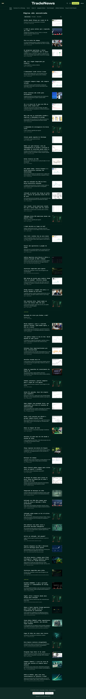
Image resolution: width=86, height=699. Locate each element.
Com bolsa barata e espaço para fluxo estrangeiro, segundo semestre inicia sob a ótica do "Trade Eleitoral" (36, 559)
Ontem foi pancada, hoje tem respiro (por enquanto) (36, 393)
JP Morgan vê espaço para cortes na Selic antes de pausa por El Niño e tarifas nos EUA (35, 479)
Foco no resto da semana (32, 40)
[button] (11, 8)
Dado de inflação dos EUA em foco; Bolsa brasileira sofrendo (35, 182)
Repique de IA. (27, 317)
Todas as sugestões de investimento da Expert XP (36, 370)
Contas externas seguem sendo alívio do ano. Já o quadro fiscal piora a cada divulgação (36, 305)
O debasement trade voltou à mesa (35, 71)
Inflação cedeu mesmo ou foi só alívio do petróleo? (36, 514)
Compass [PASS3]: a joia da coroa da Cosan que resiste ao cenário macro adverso (36, 663)
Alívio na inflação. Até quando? (34, 536)
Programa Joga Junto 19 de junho (34, 652)
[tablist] (33, 16)
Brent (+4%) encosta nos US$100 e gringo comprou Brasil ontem (35, 417)
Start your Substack (39, 693)
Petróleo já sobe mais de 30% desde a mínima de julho (36, 437)
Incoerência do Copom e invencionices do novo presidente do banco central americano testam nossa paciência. (36, 644)
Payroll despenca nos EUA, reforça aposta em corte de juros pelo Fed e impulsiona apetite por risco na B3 (37, 550)
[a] (57, 654)
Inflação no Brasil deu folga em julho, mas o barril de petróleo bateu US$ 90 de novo (37, 194)
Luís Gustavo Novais (31, 540)
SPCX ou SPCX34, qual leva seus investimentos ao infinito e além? (35, 675)
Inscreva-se (75, 3)
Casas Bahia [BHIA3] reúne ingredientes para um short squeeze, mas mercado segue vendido (37, 622)
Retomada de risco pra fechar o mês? (36, 315)
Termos (46, 690)
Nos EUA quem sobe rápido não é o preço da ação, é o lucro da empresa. (37, 161)
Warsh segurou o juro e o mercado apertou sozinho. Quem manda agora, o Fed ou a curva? (36, 325)
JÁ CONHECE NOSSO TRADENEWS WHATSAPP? (34, 471)
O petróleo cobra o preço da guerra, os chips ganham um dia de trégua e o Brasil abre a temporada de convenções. (37, 460)
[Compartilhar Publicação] (70, 3)
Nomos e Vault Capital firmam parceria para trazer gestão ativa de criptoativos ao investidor (36, 609)
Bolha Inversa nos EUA (31, 159)
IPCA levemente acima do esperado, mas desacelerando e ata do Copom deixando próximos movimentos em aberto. (37, 199)
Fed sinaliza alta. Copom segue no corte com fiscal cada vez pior (35, 302)
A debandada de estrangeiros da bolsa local (36, 127)
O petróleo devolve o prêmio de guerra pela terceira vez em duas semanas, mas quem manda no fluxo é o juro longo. (37, 294)
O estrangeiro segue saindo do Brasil (32, 139)
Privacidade (42, 690)
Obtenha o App (49, 693)
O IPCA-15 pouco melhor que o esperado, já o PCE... (37, 29)
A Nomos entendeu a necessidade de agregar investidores (36, 429)
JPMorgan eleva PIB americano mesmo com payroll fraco (37, 217)
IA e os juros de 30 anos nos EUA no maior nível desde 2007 (36, 105)
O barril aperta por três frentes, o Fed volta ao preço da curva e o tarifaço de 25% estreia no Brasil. (37, 440)
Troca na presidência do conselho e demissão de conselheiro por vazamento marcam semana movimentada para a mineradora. (37, 409)
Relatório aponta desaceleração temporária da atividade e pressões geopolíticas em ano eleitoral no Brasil (36, 483)
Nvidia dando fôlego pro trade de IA (36, 20)
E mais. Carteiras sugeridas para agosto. (32, 130)
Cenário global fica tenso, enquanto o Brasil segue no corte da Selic (36, 385)
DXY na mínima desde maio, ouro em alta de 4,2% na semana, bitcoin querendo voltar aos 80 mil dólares (35, 74)
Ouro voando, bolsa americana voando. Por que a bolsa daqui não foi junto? (36, 207)
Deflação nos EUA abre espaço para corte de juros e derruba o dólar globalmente (35, 502)
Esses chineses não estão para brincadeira (34, 93)
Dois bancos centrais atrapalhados (35, 642)
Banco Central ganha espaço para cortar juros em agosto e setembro (37, 468)
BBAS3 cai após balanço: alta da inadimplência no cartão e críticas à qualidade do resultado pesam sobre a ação (36, 147)
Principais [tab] (34, 16)
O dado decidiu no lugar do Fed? (34, 226)
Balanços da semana (30, 458)
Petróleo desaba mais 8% (32, 359)
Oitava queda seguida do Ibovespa (35, 137)
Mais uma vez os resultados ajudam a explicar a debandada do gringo (36, 116)
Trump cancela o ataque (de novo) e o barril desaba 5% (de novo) (36, 290)
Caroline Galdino (30, 153)
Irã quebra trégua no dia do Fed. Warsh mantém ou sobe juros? (37, 337)
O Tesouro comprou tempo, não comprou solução (36, 82)
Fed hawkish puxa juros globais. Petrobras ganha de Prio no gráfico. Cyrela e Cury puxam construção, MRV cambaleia (37, 654)
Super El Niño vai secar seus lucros (36, 633)
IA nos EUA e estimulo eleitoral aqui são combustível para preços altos (36, 600)
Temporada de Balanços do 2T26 (34, 490)
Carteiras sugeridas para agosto (34, 268)
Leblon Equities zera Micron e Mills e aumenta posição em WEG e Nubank (36, 258)
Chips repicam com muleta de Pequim (35, 448)
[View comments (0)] (33, 25)
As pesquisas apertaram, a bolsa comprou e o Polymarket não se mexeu (36, 51)
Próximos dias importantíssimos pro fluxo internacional (35, 349)
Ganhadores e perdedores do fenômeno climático (34, 635)
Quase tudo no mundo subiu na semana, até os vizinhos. (36, 209)
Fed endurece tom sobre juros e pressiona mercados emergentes (34, 525)
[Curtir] (24, 25)
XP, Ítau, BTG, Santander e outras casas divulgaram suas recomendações (36, 271)
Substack (37, 696)
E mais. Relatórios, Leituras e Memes (32, 65)
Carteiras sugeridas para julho (34, 570)
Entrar (82, 3)
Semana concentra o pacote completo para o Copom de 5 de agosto (35, 381)
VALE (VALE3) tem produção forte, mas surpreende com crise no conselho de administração (36, 405)
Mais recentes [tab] (27, 16)
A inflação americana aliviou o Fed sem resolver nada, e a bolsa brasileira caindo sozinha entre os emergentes (36, 186)
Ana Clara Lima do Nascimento (33, 273)
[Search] (67, 3)
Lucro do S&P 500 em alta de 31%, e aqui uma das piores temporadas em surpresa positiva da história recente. (36, 119)
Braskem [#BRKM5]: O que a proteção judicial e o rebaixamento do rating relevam (36, 584)
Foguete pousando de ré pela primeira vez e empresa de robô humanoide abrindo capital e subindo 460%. (36, 97)
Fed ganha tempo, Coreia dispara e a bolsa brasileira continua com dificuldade (36, 170)
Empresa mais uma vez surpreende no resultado (34, 22)
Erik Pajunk (31, 23)
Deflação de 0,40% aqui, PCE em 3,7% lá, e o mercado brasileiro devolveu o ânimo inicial (35, 33)
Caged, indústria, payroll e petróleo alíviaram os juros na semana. (36, 538)
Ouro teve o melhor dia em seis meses (36, 236)
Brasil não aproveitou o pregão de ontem (35, 246)
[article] (43, 23)
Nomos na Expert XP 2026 (32, 428)
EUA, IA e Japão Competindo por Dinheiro (34, 62)
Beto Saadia (29, 66)
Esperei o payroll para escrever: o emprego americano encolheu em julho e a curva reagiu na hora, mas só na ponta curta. (37, 229)
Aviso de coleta (52, 690)
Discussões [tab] (39, 16)
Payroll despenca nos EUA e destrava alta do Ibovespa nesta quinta (36, 546)
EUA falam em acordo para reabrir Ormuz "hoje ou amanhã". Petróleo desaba (37, 279)
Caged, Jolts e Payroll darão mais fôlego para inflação (35, 596)
